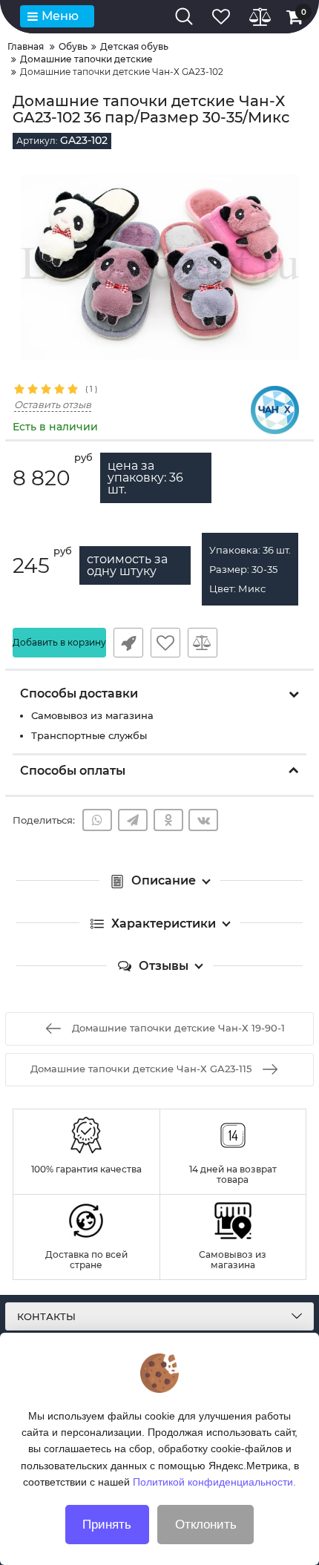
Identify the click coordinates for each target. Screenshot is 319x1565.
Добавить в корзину (59, 642)
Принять (106, 1525)
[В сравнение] (202, 642)
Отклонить (206, 1525)
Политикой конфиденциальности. (214, 1482)
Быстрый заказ (128, 642)
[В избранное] (165, 642)
